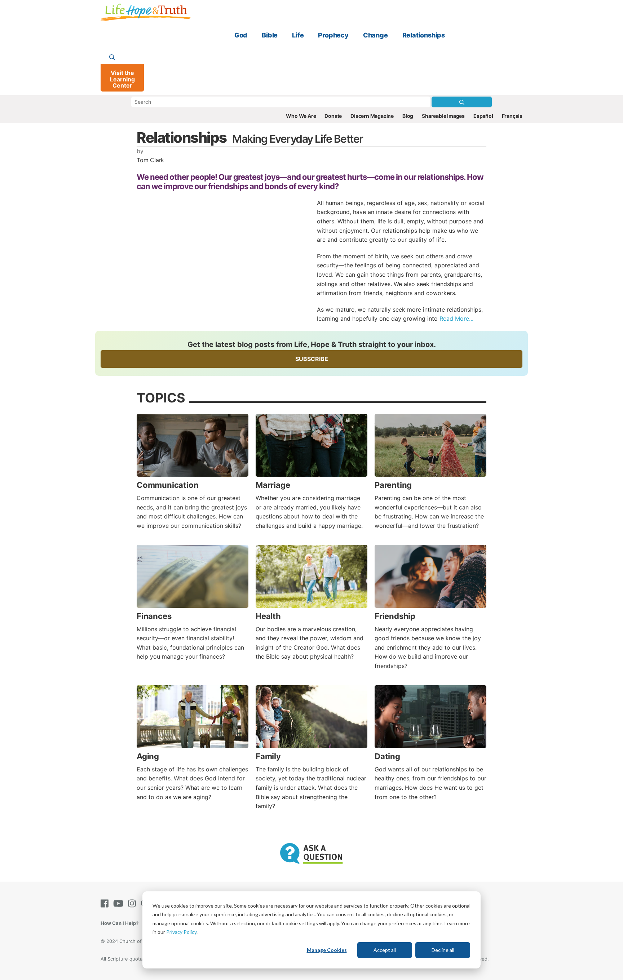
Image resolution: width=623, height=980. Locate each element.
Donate (333, 116)
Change (375, 35)
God (240, 35)
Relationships (423, 35)
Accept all (385, 950)
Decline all (443, 950)
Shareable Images (443, 116)
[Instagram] (133, 903)
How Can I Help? (119, 923)
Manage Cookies (327, 950)
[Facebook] (106, 903)
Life (298, 35)
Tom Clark (150, 160)
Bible (270, 35)
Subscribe (311, 358)
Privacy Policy (181, 932)
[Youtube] (119, 903)
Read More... (456, 318)
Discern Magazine (372, 116)
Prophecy (333, 35)
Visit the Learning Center (122, 79)
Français (512, 116)
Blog (407, 116)
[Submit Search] (462, 102)
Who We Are (301, 116)
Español (483, 116)
